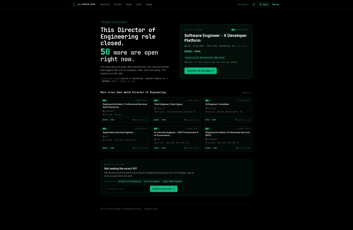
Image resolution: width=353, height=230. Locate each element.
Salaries (128, 4)
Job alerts (118, 4)
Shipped (149, 4)
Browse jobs (105, 4)
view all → (247, 93)
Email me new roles (162, 189)
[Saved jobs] (253, 4)
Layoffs (139, 4)
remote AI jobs (151, 209)
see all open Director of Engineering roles (120, 209)
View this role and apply (199, 71)
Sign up (275, 4)
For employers (243, 4)
